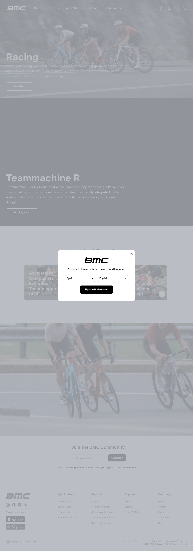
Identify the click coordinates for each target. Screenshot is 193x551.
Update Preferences (96, 289)
